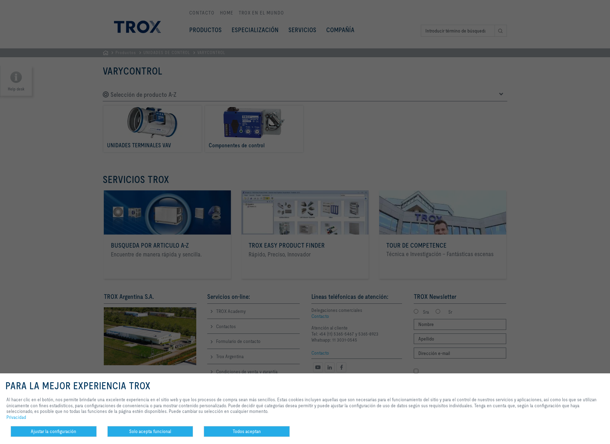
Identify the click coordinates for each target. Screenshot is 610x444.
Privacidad (16, 417)
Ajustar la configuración (53, 431)
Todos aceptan (247, 431)
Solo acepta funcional (150, 431)
